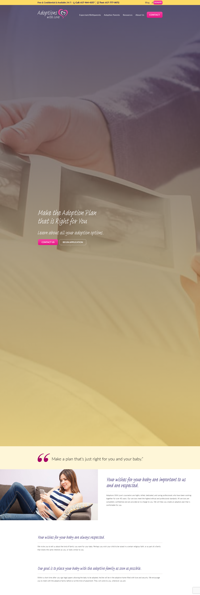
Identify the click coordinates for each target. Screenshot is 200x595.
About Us (140, 14)
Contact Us (48, 242)
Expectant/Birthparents (90, 14)
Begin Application (73, 242)
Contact (154, 14)
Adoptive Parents (112, 14)
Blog (147, 2)
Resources (127, 14)
